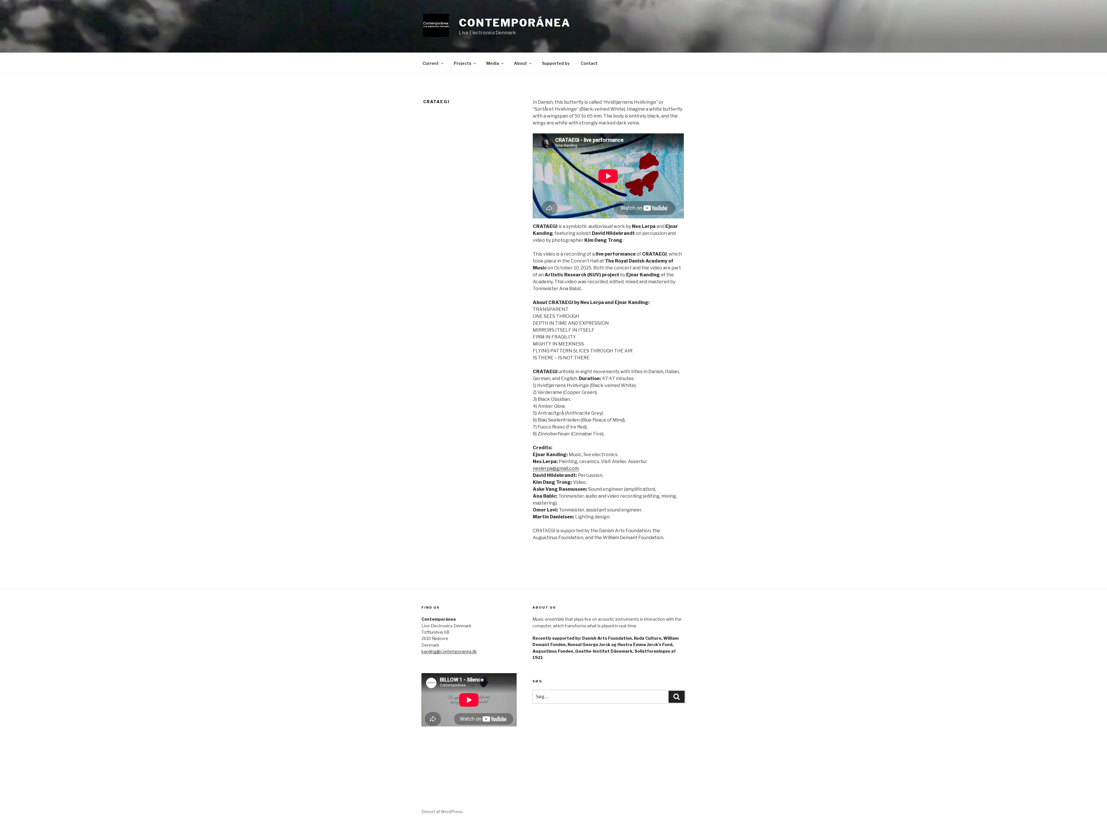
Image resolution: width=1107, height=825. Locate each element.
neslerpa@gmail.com (556, 468)
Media (492, 63)
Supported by (556, 63)
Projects (462, 63)
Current (431, 63)
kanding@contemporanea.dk (449, 651)
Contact (589, 63)
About (520, 63)
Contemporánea (514, 22)
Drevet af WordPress (442, 811)
